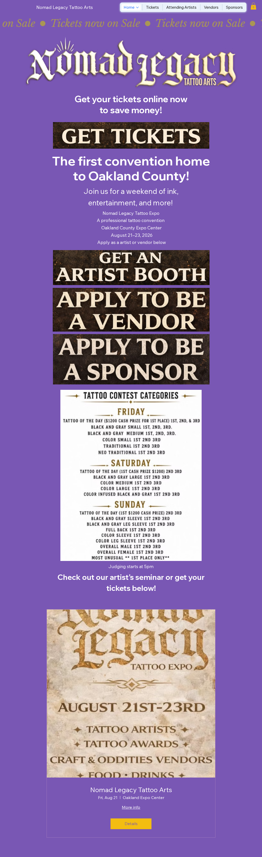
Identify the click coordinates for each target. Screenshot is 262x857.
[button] (253, 6)
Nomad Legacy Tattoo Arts (64, 7)
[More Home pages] (137, 7)
